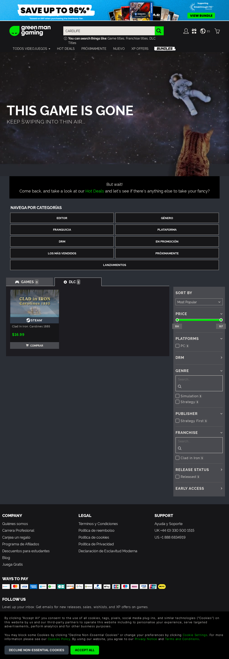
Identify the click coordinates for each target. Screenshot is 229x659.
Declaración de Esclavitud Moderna (107, 550)
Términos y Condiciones (98, 523)
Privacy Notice (146, 639)
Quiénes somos (15, 523)
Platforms (187, 338)
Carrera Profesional (18, 530)
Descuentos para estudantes (26, 550)
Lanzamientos (114, 265)
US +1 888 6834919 (170, 537)
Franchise (187, 432)
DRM (62, 241)
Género (167, 218)
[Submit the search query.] (180, 387)
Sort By (184, 292)
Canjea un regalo (16, 537)
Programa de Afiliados (20, 543)
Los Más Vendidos (62, 253)
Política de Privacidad (96, 543)
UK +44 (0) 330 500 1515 (174, 530)
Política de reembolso (96, 530)
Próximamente (167, 253)
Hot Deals (94, 190)
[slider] (177, 320)
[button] (31, 48)
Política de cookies (93, 537)
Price (181, 313)
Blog (6, 557)
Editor (62, 218)
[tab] (29, 282)
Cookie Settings (195, 635)
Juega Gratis (12, 564)
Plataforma (167, 229)
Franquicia (62, 229)
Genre (182, 370)
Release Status (192, 469)
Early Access (190, 488)
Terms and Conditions (182, 639)
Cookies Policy (59, 639)
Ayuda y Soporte (168, 523)
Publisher (187, 413)
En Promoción (167, 241)
